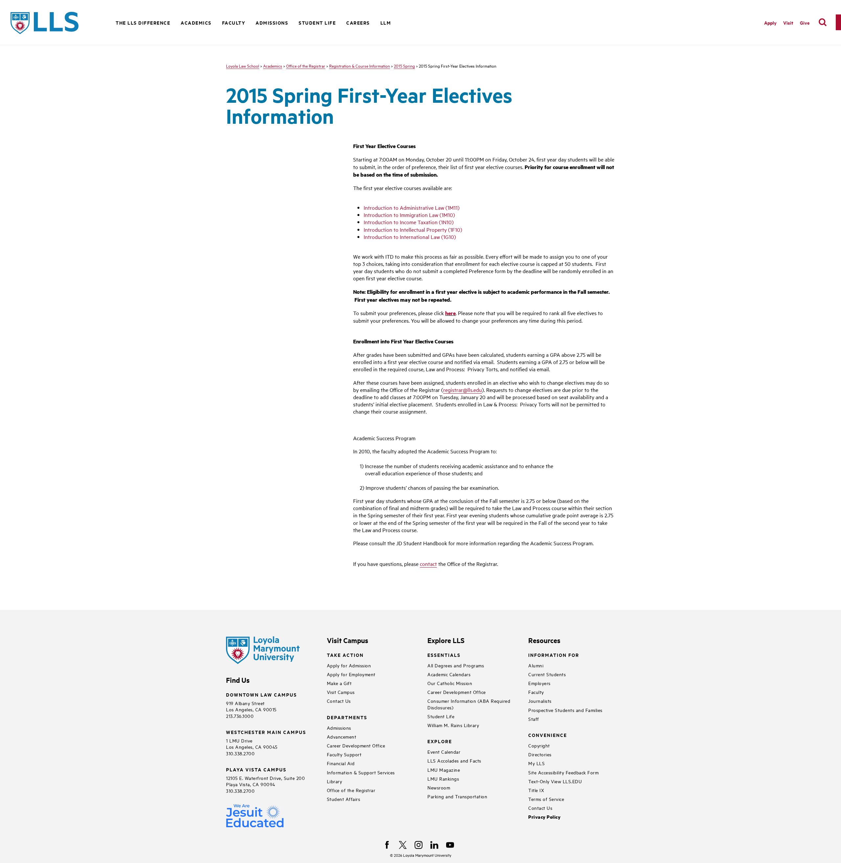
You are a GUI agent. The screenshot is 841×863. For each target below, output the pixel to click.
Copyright (539, 745)
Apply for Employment (351, 674)
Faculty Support (344, 754)
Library (334, 781)
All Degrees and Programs (455, 665)
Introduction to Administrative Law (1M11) (412, 207)
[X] (403, 845)
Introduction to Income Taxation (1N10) (409, 222)
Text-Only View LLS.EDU (555, 781)
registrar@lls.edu (462, 389)
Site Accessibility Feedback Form (563, 772)
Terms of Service (546, 799)
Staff (533, 719)
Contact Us (339, 701)
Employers (539, 683)
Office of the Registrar (305, 66)
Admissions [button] (272, 22)
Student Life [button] (317, 22)
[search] (822, 22)
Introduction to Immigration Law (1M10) (409, 214)
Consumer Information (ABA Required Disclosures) (468, 704)
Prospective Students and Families (565, 710)
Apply (770, 22)
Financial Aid (341, 763)
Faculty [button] (233, 22)
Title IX (536, 790)
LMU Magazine (443, 769)
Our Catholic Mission (449, 683)
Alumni (535, 665)
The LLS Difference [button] (143, 22)
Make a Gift (339, 683)
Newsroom (438, 787)
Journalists (540, 701)
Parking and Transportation (457, 796)
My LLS (536, 763)
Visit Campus (341, 692)
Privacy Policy (544, 817)
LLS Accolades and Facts (454, 760)
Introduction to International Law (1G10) (410, 236)
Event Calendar (443, 751)
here (450, 313)
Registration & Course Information (359, 66)
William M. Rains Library (453, 725)
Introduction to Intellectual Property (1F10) (413, 229)
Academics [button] (196, 22)
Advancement (341, 736)
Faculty (536, 692)
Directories (540, 754)
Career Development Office (356, 745)
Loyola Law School (242, 66)
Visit (788, 22)
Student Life (440, 716)
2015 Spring (404, 66)
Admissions (339, 727)
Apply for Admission (349, 665)
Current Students (547, 674)
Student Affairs (343, 799)
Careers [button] (358, 22)
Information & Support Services (361, 772)
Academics (272, 66)
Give (804, 22)
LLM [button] (385, 22)
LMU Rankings (443, 778)
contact (428, 563)
